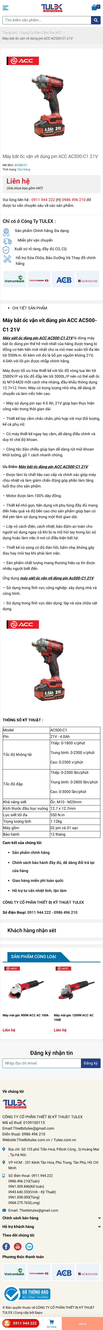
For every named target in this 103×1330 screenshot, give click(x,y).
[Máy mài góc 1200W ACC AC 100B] (77, 987)
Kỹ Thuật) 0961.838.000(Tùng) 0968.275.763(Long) (32, 1197)
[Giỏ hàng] (94, 8)
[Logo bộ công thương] (26, 1294)
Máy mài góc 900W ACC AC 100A (26, 1015)
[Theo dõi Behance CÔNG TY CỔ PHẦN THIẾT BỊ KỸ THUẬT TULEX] (29, 1246)
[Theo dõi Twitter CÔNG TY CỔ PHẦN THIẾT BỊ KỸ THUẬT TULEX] (18, 1246)
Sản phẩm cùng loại (33, 956)
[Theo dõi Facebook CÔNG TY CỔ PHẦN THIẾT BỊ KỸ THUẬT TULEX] (6, 1246)
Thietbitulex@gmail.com (38, 1210)
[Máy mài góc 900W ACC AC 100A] (26, 987)
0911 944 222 (25, 1323)
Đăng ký (91, 1063)
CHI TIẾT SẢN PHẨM (29, 308)
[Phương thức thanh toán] (51, 279)
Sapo (38, 1312)
